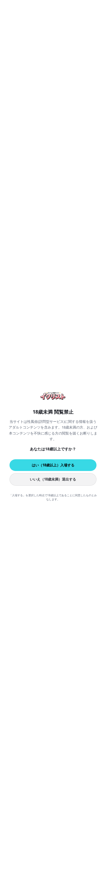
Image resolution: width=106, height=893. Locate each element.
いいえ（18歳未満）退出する (53, 479)
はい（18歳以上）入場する (53, 465)
